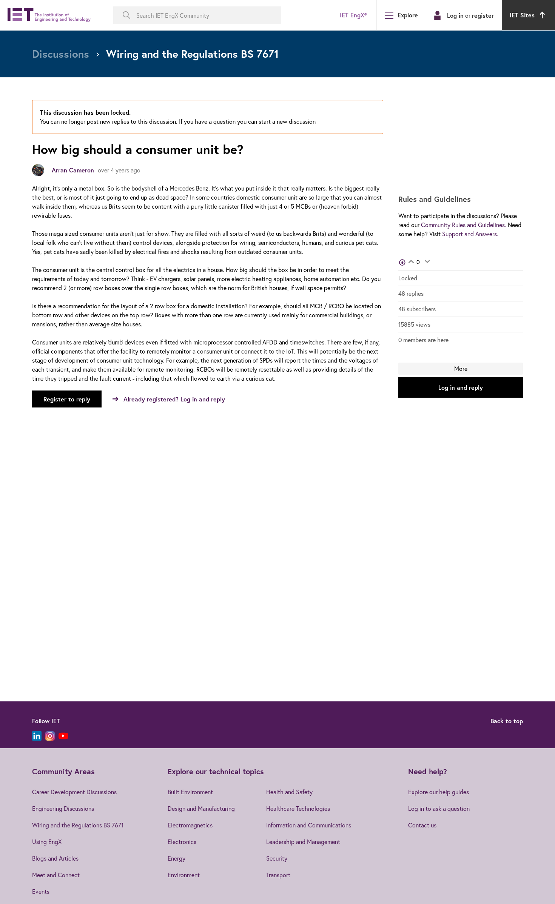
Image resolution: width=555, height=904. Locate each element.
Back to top (506, 721)
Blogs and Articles (55, 858)
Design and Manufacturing (201, 808)
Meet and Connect (56, 875)
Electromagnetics (190, 825)
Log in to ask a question (439, 808)
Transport (278, 875)
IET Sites (522, 15)
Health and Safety (289, 792)
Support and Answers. (470, 234)
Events (40, 891)
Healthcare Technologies (298, 808)
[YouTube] (63, 736)
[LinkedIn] (37, 736)
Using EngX (47, 842)
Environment (184, 875)
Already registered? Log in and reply (174, 399)
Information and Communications (308, 825)
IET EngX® (353, 15)
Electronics (182, 842)
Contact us (422, 825)
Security (276, 858)
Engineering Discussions (63, 808)
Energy (176, 858)
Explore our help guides (438, 792)
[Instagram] (50, 736)
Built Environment (190, 792)
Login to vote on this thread (411, 262)
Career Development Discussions (74, 792)
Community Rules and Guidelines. (463, 225)
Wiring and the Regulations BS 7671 (77, 825)
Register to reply (66, 399)
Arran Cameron (73, 170)
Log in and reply (460, 387)
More (460, 368)
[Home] (49, 15)
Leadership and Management (303, 842)
